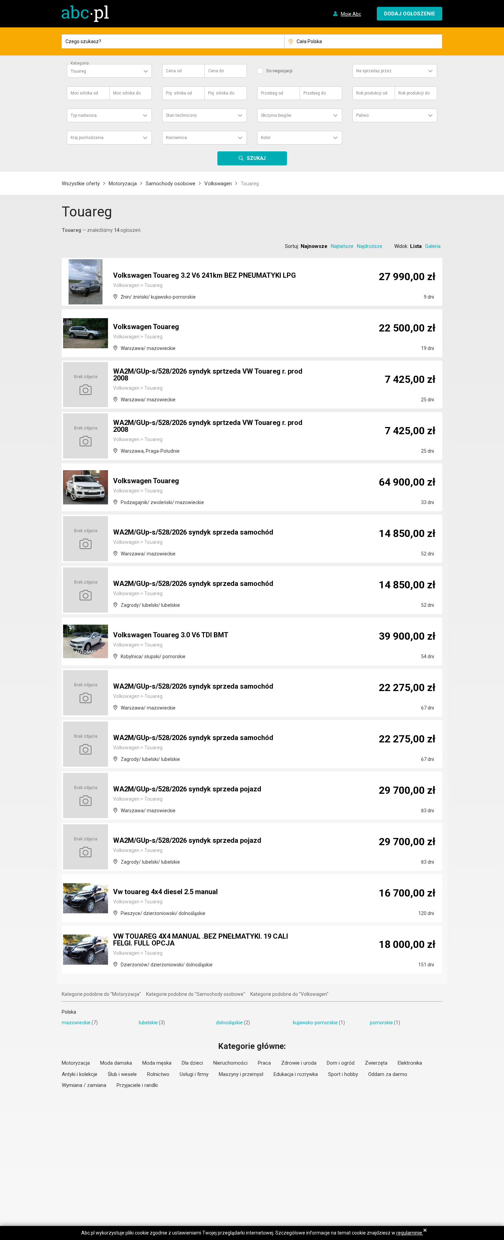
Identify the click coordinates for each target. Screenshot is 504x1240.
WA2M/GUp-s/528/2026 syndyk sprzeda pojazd (187, 789)
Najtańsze (342, 246)
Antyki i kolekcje (79, 1074)
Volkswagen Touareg (146, 327)
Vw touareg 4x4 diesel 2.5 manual (165, 892)
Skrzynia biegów (276, 115)
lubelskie (148, 1022)
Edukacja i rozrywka (296, 1074)
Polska (69, 1012)
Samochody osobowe (170, 183)
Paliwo (362, 115)
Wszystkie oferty (81, 183)
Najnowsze (314, 246)
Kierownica (176, 137)
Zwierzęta (376, 1063)
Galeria (433, 246)
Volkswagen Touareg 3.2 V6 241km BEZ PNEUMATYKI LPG (204, 275)
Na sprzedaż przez (374, 70)
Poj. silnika (179, 93)
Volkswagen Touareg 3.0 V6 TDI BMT (170, 635)
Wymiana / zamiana (84, 1085)
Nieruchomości (230, 1063)
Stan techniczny (181, 115)
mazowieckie (76, 1022)
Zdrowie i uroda (298, 1063)
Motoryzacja (123, 183)
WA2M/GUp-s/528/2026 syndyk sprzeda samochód (193, 532)
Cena (174, 70)
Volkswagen (218, 183)
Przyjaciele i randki (137, 1085)
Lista (416, 246)
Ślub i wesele (122, 1074)
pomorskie (381, 1022)
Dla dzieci (192, 1063)
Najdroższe (369, 246)
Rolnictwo (158, 1074)
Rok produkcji (371, 93)
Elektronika (410, 1063)
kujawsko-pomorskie (315, 1022)
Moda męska (156, 1063)
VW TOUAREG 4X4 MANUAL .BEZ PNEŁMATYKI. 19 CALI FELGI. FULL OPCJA (200, 939)
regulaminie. (409, 1233)
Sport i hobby (343, 1074)
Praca (264, 1063)
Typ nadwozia (84, 115)
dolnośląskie (229, 1022)
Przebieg (272, 93)
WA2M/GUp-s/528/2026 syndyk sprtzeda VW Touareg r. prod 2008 (207, 374)
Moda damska (116, 1063)
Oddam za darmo (387, 1074)
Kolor (266, 137)
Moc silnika (84, 93)
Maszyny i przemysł (241, 1074)
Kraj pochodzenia (87, 137)
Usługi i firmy (194, 1074)
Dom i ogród (341, 1063)
